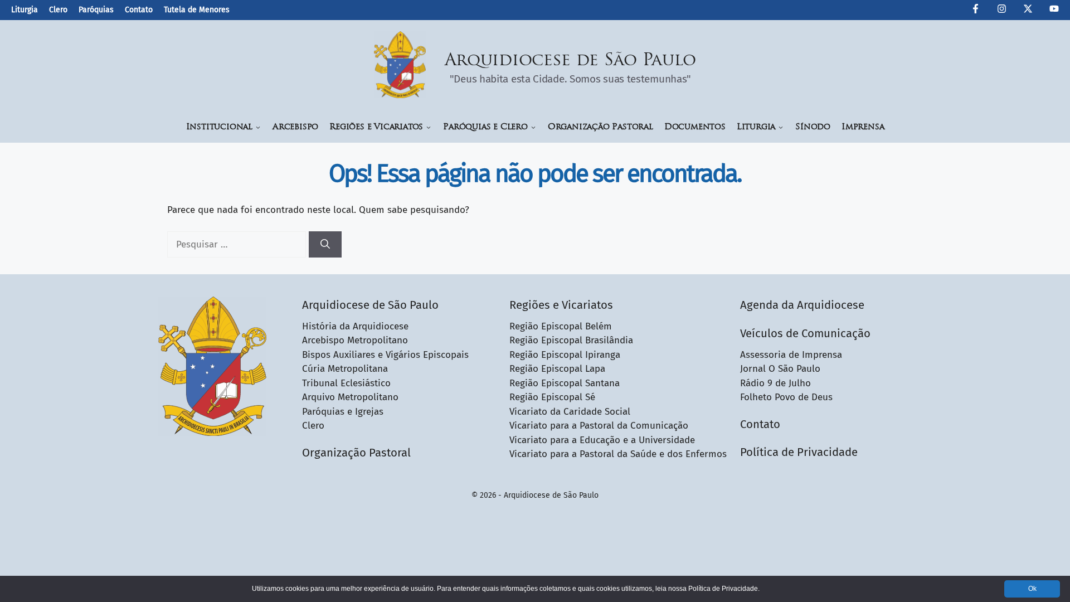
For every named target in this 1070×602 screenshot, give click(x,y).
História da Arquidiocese (355, 326)
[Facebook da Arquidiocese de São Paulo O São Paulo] (975, 10)
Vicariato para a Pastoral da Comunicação (598, 425)
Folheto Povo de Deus (786, 397)
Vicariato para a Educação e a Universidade (602, 440)
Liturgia (24, 9)
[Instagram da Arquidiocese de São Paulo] (1001, 10)
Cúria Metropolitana (345, 369)
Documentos (695, 127)
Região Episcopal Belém (560, 326)
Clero (58, 9)
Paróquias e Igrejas (342, 411)
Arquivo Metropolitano (350, 397)
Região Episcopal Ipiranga (564, 355)
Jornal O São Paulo (780, 369)
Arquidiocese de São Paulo (571, 61)
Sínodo (812, 127)
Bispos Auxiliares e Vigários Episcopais (385, 355)
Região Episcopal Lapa (557, 369)
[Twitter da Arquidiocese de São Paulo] (1028, 10)
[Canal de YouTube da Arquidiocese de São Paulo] (1054, 10)
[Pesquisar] (325, 244)
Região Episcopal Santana (564, 383)
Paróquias (96, 9)
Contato (139, 9)
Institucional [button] (219, 127)
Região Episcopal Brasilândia (571, 340)
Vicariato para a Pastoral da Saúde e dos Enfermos (618, 454)
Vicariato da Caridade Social (569, 411)
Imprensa (863, 127)
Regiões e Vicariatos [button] (376, 127)
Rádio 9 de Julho (775, 383)
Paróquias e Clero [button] (485, 127)
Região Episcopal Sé (552, 397)
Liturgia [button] (756, 127)
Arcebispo (295, 127)
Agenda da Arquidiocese (802, 305)
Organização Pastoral (600, 127)
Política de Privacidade (799, 452)
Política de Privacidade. (724, 589)
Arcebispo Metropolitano (355, 340)
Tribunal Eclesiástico (346, 383)
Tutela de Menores (197, 9)
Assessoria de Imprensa (791, 355)
